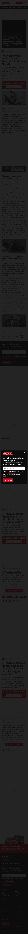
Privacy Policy (12, 472)
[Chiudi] (24, 453)
